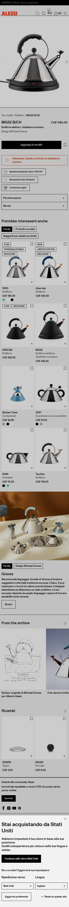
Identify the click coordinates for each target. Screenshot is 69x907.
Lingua (40, 877)
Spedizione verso (13, 877)
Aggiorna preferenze (16, 896)
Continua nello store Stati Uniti (21, 858)
